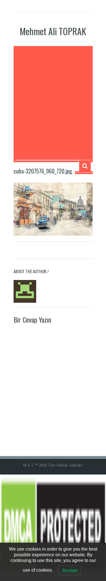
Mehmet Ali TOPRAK (53, 31)
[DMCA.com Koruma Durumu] (53, 527)
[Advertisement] (53, 104)
